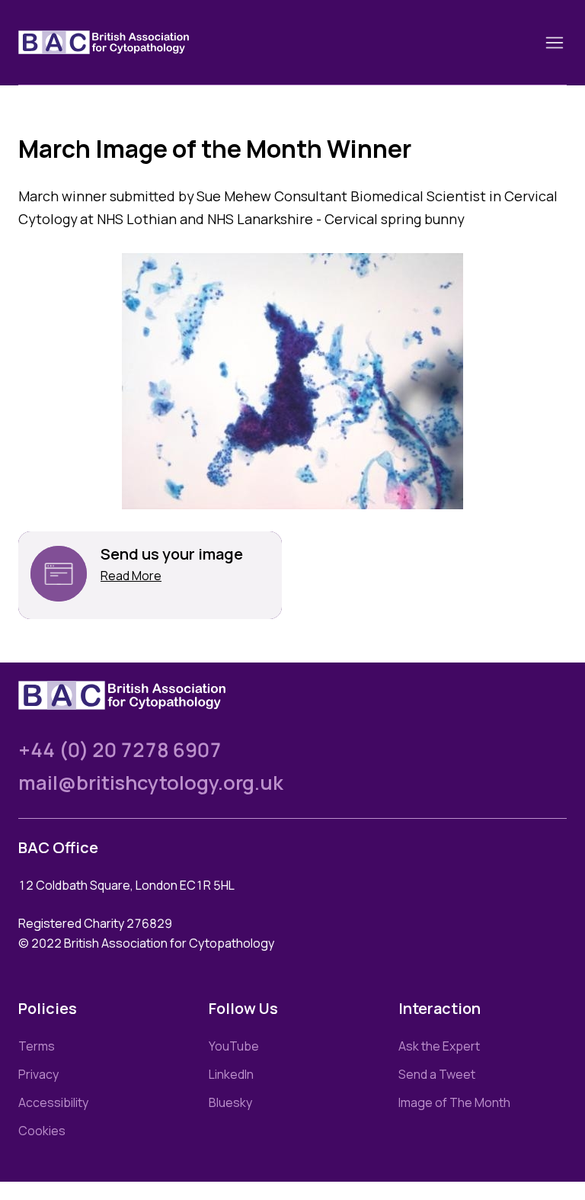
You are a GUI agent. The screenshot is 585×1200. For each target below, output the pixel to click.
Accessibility (53, 1102)
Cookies (42, 1130)
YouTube (234, 1046)
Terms (36, 1046)
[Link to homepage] (121, 42)
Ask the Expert (439, 1046)
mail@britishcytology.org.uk (150, 782)
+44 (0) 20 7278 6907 (120, 749)
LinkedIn (231, 1074)
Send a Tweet (436, 1074)
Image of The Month (454, 1102)
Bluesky (230, 1102)
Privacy (38, 1074)
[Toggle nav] (554, 42)
